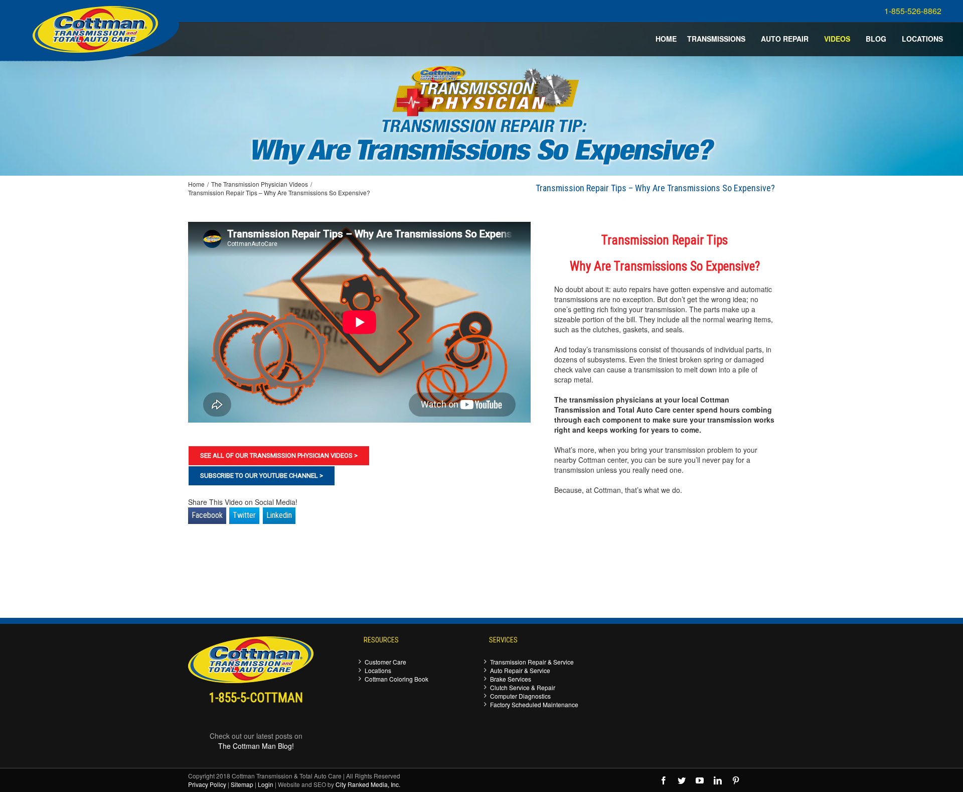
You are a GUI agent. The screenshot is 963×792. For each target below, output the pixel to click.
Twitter (244, 515)
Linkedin (279, 515)
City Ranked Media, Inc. (368, 784)
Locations (378, 670)
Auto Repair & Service (520, 670)
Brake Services (510, 679)
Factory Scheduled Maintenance (534, 704)
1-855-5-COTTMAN (256, 698)
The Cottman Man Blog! (256, 746)
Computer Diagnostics (520, 696)
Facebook (207, 515)
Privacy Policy (207, 784)
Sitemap (242, 784)
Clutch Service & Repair (522, 687)
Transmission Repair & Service (532, 661)
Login (265, 784)
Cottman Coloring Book (396, 679)
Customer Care (385, 661)
